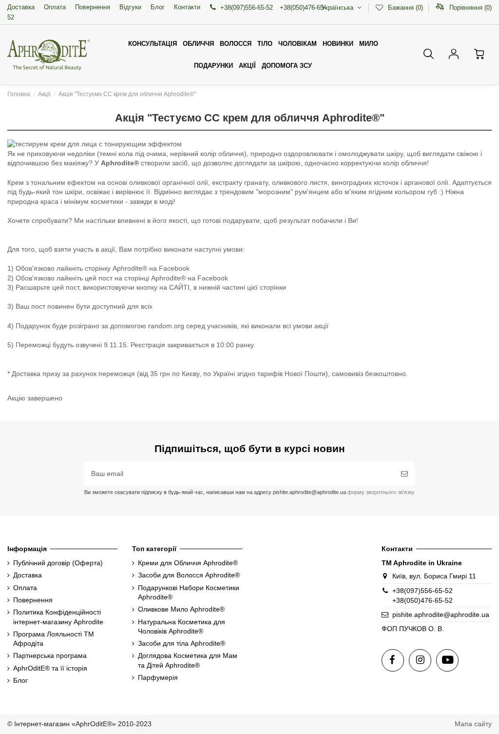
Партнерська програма (50, 655)
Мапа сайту (473, 724)
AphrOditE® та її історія (50, 668)
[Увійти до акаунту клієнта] (454, 54)
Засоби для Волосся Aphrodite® (189, 575)
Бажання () (405, 7)
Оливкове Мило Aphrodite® (181, 609)
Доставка (21, 7)
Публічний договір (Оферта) (58, 563)
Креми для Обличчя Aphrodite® (188, 563)
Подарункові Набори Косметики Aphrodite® (188, 592)
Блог (158, 7)
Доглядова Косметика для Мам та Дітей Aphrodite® (187, 660)
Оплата (55, 7)
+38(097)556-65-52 (422, 591)
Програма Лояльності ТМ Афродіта (53, 639)
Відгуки (130, 7)
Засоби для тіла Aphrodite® (181, 643)
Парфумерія (158, 677)
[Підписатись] (404, 474)
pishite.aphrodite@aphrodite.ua (440, 614)
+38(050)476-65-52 (422, 600)
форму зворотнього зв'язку (380, 492)
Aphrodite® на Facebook (151, 268)
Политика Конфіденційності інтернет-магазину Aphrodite (58, 617)
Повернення (92, 7)
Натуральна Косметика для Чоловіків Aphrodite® (181, 626)
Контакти (187, 7)
